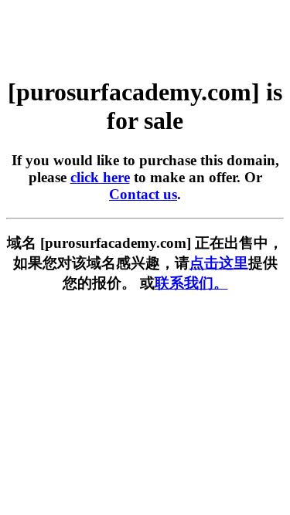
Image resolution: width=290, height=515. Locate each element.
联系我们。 (191, 283)
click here (100, 177)
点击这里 (218, 263)
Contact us (143, 194)
